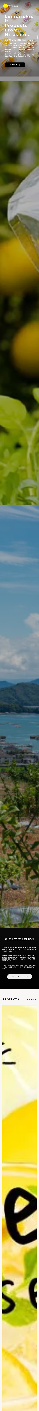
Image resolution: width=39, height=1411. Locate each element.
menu (35, 5)
